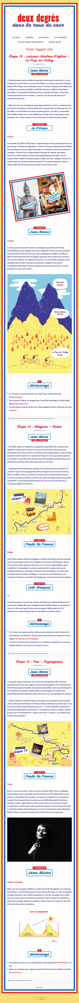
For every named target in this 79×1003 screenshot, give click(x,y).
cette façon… (17, 972)
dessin (28, 418)
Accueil (16, 37)
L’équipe (29, 37)
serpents (12, 410)
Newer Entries (39, 987)
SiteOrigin (42, 999)
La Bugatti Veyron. (41, 645)
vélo (53, 418)
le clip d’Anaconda (20, 404)
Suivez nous (55, 42)
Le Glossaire (60, 37)
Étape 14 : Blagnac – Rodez (39, 427)
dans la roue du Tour (21, 418)
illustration (41, 418)
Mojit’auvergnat (15, 397)
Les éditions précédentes (31, 42)
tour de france (48, 418)
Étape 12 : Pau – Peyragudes (39, 662)
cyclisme (13, 418)
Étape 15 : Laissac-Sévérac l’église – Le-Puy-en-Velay (39, 58)
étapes (44, 64)
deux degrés (34, 418)
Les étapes (44, 37)
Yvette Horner (62, 962)
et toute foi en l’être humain (27, 639)
